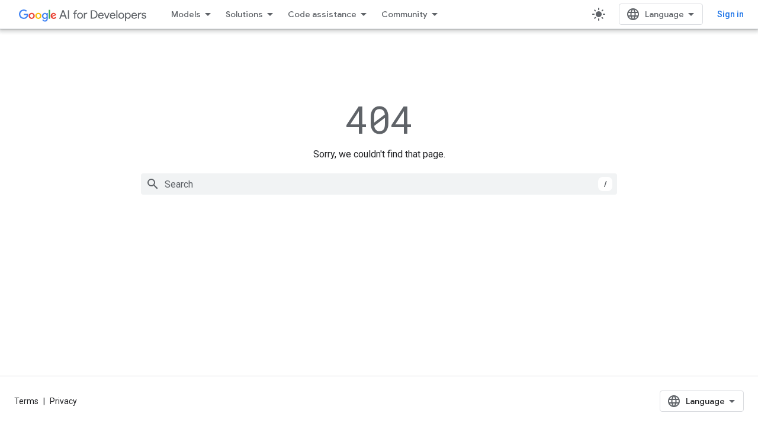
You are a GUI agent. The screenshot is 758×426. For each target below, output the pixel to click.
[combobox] (379, 184)
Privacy (63, 401)
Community (404, 14)
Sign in (730, 14)
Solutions (244, 14)
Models (186, 14)
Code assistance (322, 14)
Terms (26, 401)
